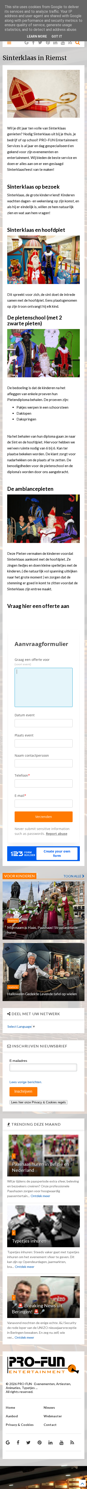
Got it (57, 36)
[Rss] (70, 42)
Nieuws (49, 1407)
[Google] (27, 42)
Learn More (37, 36)
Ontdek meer (40, 1196)
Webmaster (53, 1416)
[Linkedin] (55, 42)
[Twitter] (40, 42)
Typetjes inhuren (29, 1241)
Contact (50, 1425)
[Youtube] (63, 42)
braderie (13, 920)
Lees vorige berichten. (26, 1082)
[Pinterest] (48, 42)
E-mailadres (18, 1061)
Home (10, 1407)
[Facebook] (33, 42)
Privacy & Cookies (20, 1425)
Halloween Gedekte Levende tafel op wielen (42, 994)
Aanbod (12, 1416)
